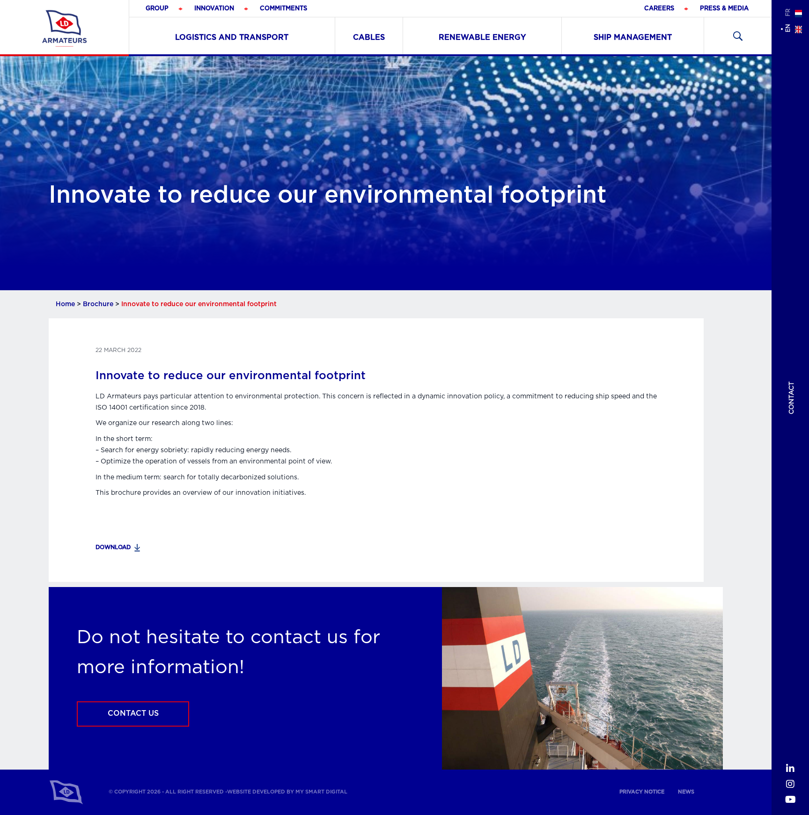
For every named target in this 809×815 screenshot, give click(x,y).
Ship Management (633, 37)
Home (65, 304)
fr (788, 12)
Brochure (98, 304)
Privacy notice (641, 791)
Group (157, 9)
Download (113, 547)
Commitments (283, 9)
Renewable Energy (482, 37)
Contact (791, 398)
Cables (369, 37)
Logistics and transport (231, 37)
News (686, 791)
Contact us (133, 714)
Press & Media (724, 9)
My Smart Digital (321, 791)
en (788, 28)
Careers (659, 9)
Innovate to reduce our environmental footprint (231, 376)
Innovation (214, 9)
